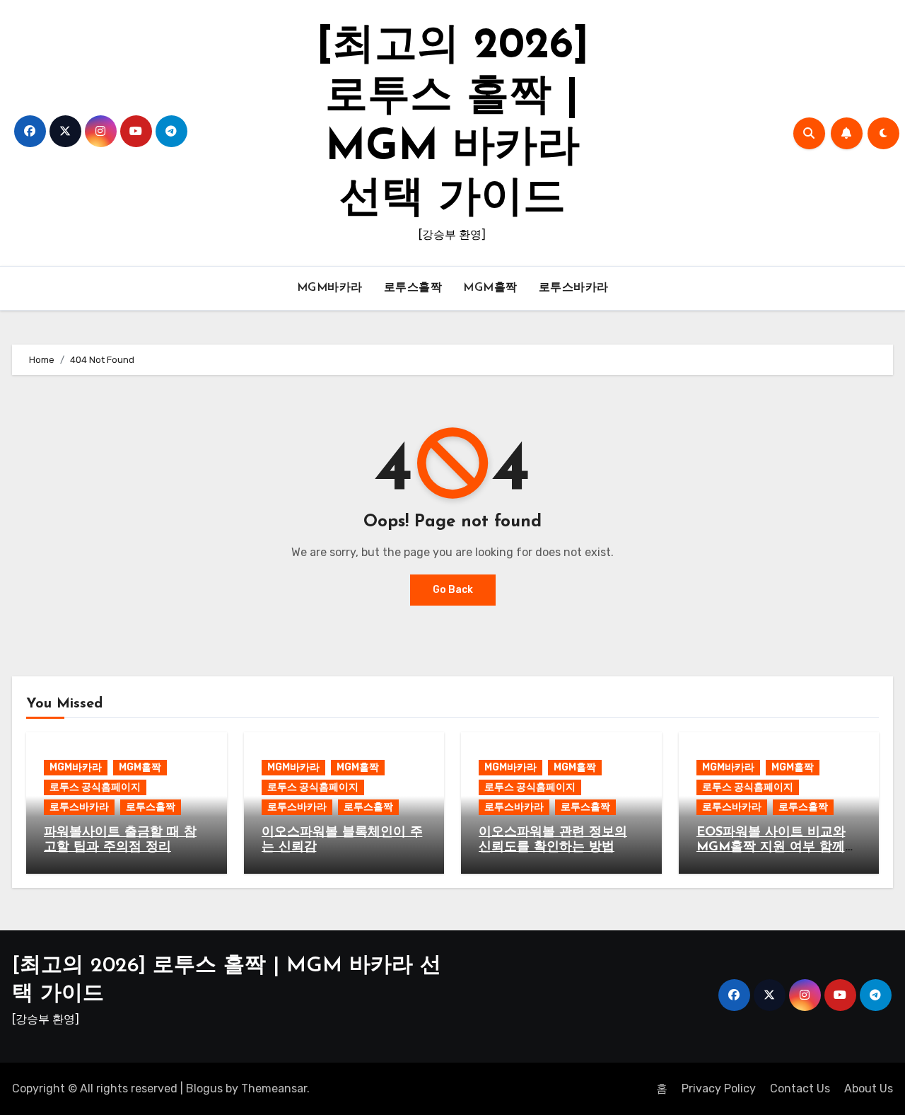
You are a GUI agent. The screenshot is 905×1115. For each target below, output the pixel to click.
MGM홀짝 (490, 288)
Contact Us (800, 1088)
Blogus (204, 1088)
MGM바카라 (330, 288)
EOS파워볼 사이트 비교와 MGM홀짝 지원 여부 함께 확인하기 (771, 848)
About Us (868, 1088)
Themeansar (274, 1088)
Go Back (453, 590)
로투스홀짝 (413, 288)
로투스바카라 (574, 288)
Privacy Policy (719, 1088)
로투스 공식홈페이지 (95, 787)
